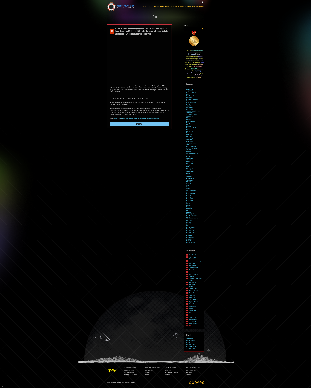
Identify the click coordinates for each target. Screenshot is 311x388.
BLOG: (146, 370)
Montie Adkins (193, 319)
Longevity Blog (190, 340)
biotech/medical (191, 128)
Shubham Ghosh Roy (195, 261)
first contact (189, 183)
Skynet (188, 101)
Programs (156, 7)
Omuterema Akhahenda (192, 285)
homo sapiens (190, 214)
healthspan (196, 62)
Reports (162, 7)
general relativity (191, 190)
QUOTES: (187, 375)
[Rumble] (203, 382)
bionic (188, 124)
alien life (188, 106)
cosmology (189, 141)
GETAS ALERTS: (189, 368)
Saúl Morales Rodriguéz (192, 258)
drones (188, 156)
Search (202, 29)
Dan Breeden (192, 265)
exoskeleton (189, 180)
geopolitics (189, 198)
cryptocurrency (195, 58)
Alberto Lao (192, 297)
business (188, 133)
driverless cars (190, 155)
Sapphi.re (132, 382)
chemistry (189, 134)
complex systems (191, 138)
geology (188, 197)
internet (188, 222)
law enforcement (191, 227)
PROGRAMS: (188, 373)
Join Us (177, 7)
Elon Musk (189, 97)
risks (198, 73)
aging (187, 50)
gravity (188, 203)
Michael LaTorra (117, 119)
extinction (194, 60)
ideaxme (186, 64)
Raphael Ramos (193, 302)
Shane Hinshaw (193, 299)
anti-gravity (189, 107)
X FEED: (125, 370)
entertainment (190, 170)
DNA (187, 94)
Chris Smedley (193, 324)
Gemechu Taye (193, 272)
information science (142, 119)
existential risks (189, 60)
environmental (190, 171)
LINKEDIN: (167, 368)
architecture (189, 109)
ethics (188, 173)
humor (188, 217)
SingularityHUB (190, 348)
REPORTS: (147, 373)
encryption (189, 165)
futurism (201, 60)
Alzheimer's (193, 50)
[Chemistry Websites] (194, 39)
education (189, 160)
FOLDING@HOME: (168, 373)
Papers (167, 7)
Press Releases (200, 7)
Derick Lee (192, 295)
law (187, 225)
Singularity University (192, 99)
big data (188, 119)
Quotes (189, 7)
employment (189, 163)
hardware (189, 208)
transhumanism (191, 77)
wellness (198, 77)
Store (193, 7)
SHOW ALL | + (188, 326)
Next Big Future (190, 344)
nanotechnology (150, 119)
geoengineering (190, 193)
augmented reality (191, 114)
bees (187, 118)
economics (131, 119)
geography (189, 195)
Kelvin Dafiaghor (193, 274)
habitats (188, 205)
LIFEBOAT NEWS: (148, 368)
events (188, 175)
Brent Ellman (192, 310)
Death (202, 58)
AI (190, 50)
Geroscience (189, 338)
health (190, 62)
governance (189, 200)
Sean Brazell (192, 306)
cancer (191, 58)
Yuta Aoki (191, 293)
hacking (188, 207)
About (142, 7)
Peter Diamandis (191, 92)
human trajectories (191, 215)
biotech (198, 54)
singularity (201, 73)
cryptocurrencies (191, 146)
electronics (189, 161)
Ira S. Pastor (192, 321)
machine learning (191, 232)
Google (186, 62)
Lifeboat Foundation (117, 382)
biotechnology (190, 56)
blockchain (200, 56)
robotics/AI (156, 119)
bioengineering (125, 119)
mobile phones (190, 242)
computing (189, 139)
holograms (189, 212)
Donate (172, 7)
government (189, 202)
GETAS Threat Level (112, 371)
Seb (190, 313)
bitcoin (196, 56)
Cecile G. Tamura (194, 291)
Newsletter (183, 7)
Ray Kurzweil (190, 96)
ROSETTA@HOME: (128, 375)
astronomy (189, 113)
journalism (189, 224)
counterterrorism (191, 143)
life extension (190, 230)
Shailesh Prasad (193, 267)
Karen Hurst (192, 276)
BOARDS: (187, 370)
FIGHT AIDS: (126, 373)
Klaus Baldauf (193, 288)
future (197, 60)
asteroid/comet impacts (193, 111)
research (195, 73)
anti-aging (199, 50)
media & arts (190, 239)
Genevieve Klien (193, 255)
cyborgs (188, 150)
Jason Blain (192, 317)
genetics (135, 119)
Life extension (197, 67)
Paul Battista (192, 270)
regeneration (190, 73)
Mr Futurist (189, 342)
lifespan (187, 69)
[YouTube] (199, 382)
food (187, 185)
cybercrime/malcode (192, 148)
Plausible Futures (191, 346)
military (188, 240)
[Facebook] (190, 382)
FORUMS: (167, 375)
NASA (198, 69)
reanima (192, 71)
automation (189, 116)
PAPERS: (146, 375)
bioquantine (198, 52)
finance (188, 182)
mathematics (190, 237)
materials (189, 235)
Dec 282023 (111, 31)
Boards (150, 7)
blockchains (189, 131)
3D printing (189, 89)
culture (200, 58)
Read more (139, 124)
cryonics (188, 145)
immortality (192, 65)
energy (188, 166)
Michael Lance (193, 315)
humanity (202, 62)
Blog (146, 7)
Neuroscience (201, 69)
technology (198, 75)
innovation (189, 220)
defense (188, 151)
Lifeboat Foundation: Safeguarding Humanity (120, 6)
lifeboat (188, 229)
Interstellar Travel (199, 64)
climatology (189, 136)
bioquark (191, 54)
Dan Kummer (192, 282)
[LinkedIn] (196, 382)
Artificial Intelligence (191, 52)
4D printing (189, 91)
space (188, 75)
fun (187, 187)
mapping (188, 234)
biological (189, 123)
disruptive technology (192, 153)
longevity (194, 69)
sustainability (192, 75)
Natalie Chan (192, 304)
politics (188, 71)
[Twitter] (193, 382)
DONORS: (167, 370)
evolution (189, 176)
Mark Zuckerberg (191, 102)
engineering (189, 168)
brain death (188, 58)
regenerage (198, 71)
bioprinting (189, 126)
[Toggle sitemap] (199, 2)
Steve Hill (191, 308)
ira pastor (189, 67)
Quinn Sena (192, 263)
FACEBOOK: (126, 368)
